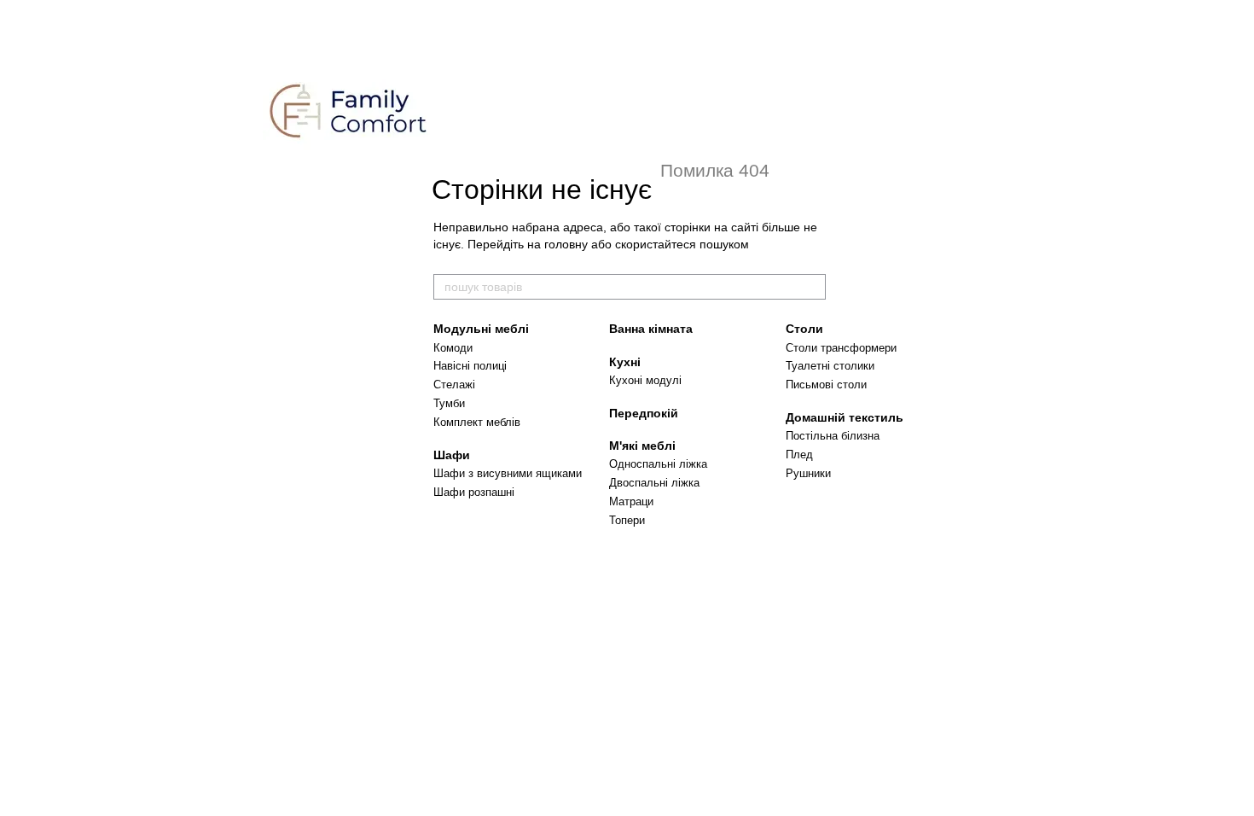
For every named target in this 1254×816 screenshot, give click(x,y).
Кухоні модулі (645, 380)
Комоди (453, 347)
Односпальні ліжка (658, 464)
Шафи (451, 455)
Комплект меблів (476, 422)
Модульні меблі (481, 328)
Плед (799, 454)
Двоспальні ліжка (654, 482)
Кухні (625, 362)
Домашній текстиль (844, 417)
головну (566, 244)
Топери (627, 520)
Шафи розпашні (473, 492)
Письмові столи (826, 384)
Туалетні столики (830, 365)
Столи (804, 328)
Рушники (808, 473)
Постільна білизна (833, 435)
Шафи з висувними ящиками (507, 473)
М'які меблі (642, 445)
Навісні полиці (470, 365)
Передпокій (643, 413)
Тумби (449, 403)
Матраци (631, 501)
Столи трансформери (841, 347)
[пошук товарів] (812, 287)
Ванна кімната (651, 328)
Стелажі (454, 384)
